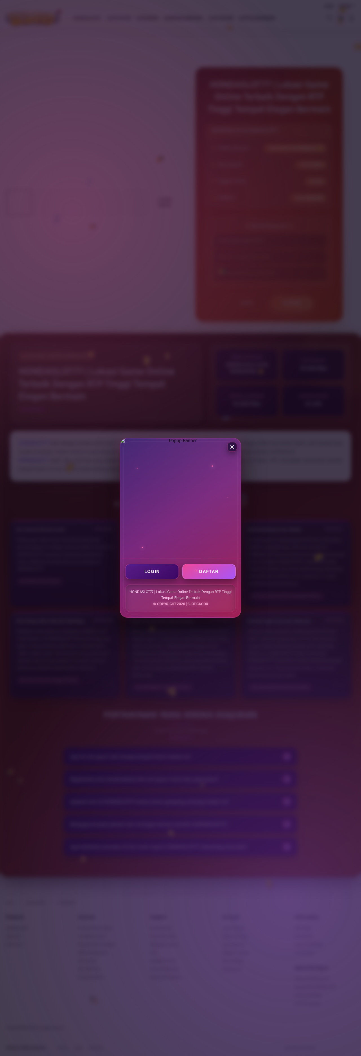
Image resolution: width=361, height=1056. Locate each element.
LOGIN (152, 571)
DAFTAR (209, 571)
